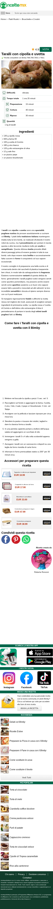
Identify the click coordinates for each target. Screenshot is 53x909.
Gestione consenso (37, 874)
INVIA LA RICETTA (29, 708)
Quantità (11, 121)
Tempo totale (13, 98)
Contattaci (27, 878)
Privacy (21, 874)
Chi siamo (9, 874)
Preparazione (16, 104)
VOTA (45, 49)
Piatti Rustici (14, 19)
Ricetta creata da (44, 548)
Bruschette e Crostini (31, 19)
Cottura (13, 110)
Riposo (13, 115)
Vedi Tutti (26, 777)
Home (3, 19)
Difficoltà (11, 93)
